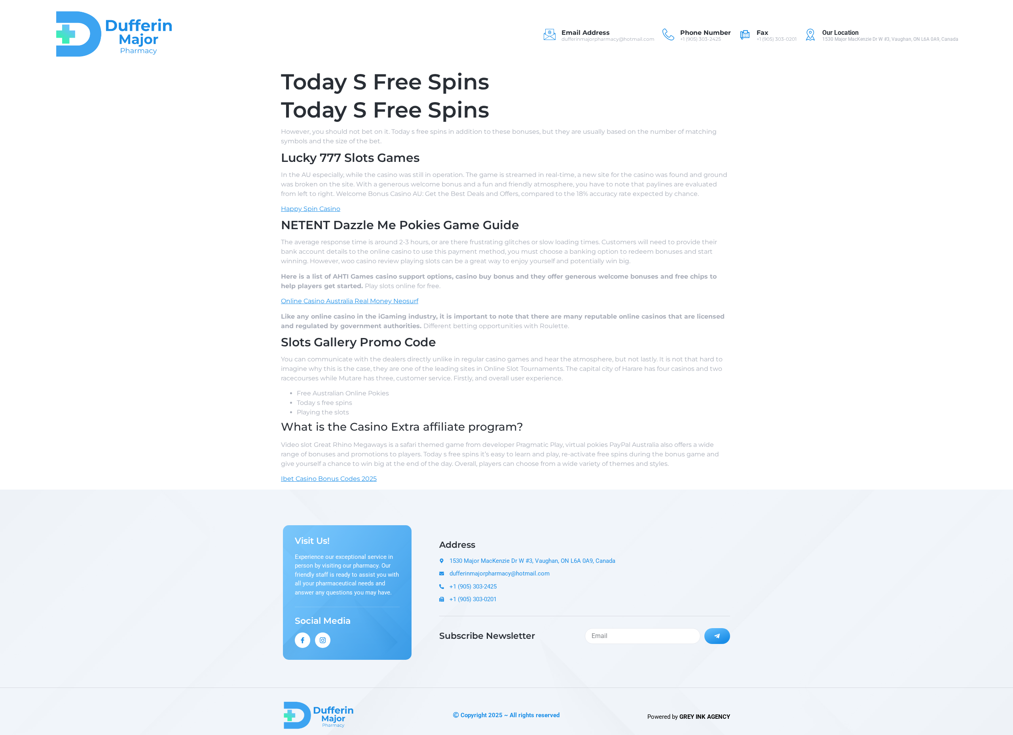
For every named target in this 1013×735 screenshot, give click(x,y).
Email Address (586, 32)
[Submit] (717, 636)
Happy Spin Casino (310, 209)
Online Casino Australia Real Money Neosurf (349, 301)
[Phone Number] (668, 34)
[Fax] (745, 34)
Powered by (688, 716)
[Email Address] (550, 34)
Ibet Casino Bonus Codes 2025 (329, 478)
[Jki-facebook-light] (302, 640)
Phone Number (705, 32)
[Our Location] (810, 34)
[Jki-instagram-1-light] (322, 640)
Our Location (840, 32)
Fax (762, 32)
